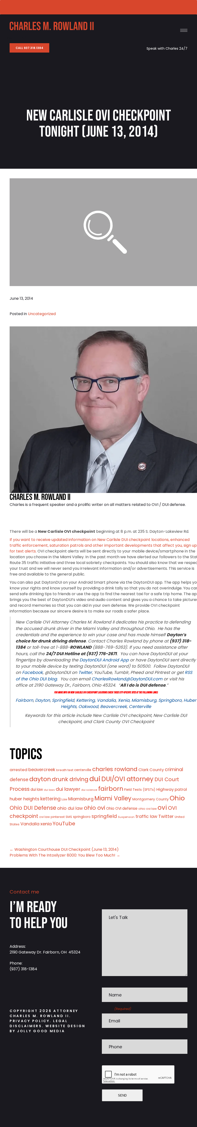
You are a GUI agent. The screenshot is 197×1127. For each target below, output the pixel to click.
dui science (89, 790)
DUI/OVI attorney (127, 779)
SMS (69, 817)
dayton (40, 779)
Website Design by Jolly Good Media (48, 1028)
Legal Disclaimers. (39, 1023)
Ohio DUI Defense (33, 808)
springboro (82, 817)
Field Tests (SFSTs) (139, 789)
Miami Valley (112, 798)
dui (94, 779)
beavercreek (41, 770)
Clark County (151, 770)
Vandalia (29, 824)
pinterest (58, 817)
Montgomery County (150, 799)
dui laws (49, 790)
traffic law (146, 816)
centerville (82, 770)
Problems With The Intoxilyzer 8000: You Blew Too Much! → (65, 855)
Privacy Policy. (31, 1021)
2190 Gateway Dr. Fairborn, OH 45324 (45, 952)
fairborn (110, 788)
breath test (64, 770)
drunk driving (70, 779)
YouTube (64, 823)
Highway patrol (171, 789)
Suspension (126, 817)
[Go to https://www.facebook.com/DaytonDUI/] (16, 990)
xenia (46, 824)
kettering (50, 799)
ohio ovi (94, 808)
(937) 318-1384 (23, 969)
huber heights (24, 799)
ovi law (44, 817)
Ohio (177, 798)
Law (64, 799)
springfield (104, 816)
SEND (122, 1095)
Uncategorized (42, 314)
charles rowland (114, 769)
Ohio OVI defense (121, 808)
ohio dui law (70, 808)
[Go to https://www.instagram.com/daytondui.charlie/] (30, 990)
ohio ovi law (147, 809)
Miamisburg (80, 799)
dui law (37, 789)
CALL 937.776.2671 (98, 7)
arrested (18, 770)
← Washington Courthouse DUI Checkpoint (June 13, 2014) (64, 849)
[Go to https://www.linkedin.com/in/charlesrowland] (44, 990)
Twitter (166, 816)
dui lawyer (68, 789)
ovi (162, 807)
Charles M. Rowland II (40, 497)
